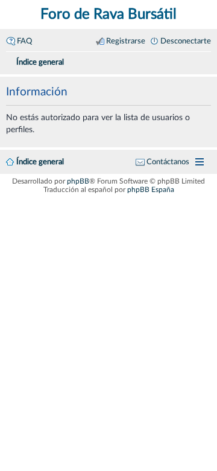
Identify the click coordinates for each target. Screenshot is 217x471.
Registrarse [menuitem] (125, 41)
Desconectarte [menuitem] (185, 41)
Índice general (40, 162)
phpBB (78, 181)
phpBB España (150, 189)
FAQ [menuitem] (24, 41)
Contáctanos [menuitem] (167, 162)
